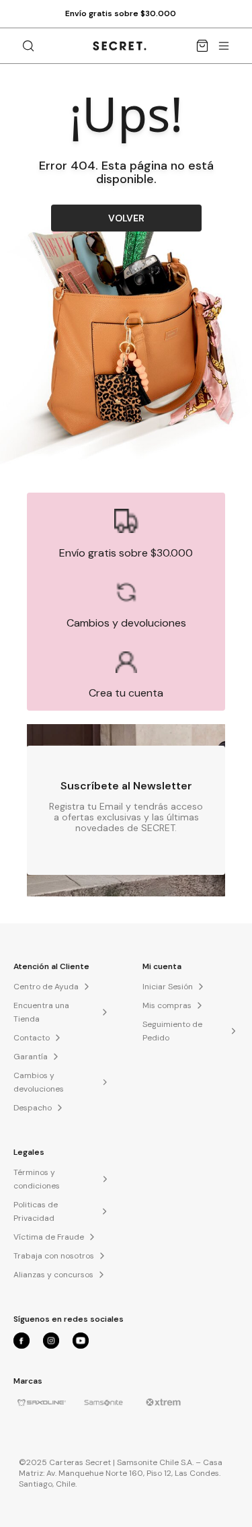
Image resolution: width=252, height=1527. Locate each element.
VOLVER (126, 218)
